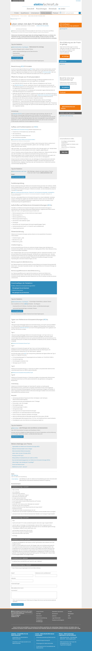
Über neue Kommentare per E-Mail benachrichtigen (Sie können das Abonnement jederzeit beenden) (34, 600)
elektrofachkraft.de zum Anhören (68, 107)
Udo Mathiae (14, 475)
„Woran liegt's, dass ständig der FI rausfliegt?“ (23, 462)
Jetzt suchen (80, 13)
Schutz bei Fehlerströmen (18, 464)
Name (13, 573)
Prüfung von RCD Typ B (17, 455)
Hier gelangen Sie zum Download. (20, 288)
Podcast (63, 92)
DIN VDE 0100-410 (19, 85)
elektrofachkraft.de (15, 15)
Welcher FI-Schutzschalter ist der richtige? (22, 448)
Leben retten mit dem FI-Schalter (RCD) (21, 453)
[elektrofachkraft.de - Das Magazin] (19, 47)
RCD (22, 66)
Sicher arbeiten (23, 15)
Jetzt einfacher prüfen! (17, 436)
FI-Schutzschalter (47, 72)
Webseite (13, 578)
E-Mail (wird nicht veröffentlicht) (43, 573)
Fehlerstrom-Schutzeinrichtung (45, 95)
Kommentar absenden (17, 604)
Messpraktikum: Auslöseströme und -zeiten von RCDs (25, 457)
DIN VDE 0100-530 (24, 327)
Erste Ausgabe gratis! (17, 58)
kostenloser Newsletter (18, 0)
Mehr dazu (65, 152)
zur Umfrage (65, 56)
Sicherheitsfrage (15, 583)
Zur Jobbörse (65, 87)
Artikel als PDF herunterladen (42, 25)
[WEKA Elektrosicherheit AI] (13, 19)
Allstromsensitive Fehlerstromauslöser (21, 451)
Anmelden (78, 1)
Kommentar (14, 590)
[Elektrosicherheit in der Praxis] (18, 171)
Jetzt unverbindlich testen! (18, 177)
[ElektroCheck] (15, 428)
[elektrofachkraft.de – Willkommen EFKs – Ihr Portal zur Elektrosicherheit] (46, 4)
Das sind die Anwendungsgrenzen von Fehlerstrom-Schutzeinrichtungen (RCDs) (31, 460)
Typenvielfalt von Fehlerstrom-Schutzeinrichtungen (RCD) (25, 446)
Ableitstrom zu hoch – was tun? (19, 466)
